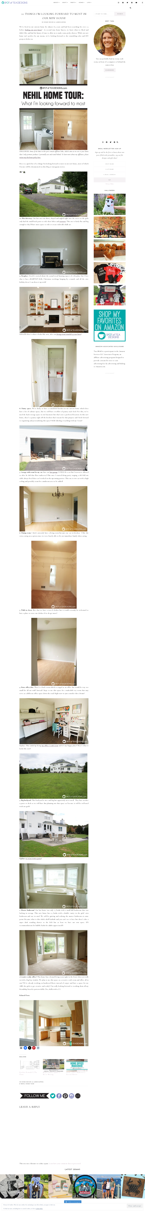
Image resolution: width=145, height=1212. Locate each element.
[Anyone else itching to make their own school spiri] (12, 1186)
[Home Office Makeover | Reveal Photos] (77, 1065)
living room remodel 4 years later (68, 334)
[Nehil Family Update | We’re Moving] (53, 1065)
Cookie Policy (39, 1208)
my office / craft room (50, 746)
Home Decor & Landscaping (55, 22)
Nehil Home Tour (27, 1083)
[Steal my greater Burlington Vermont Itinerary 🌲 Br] (109, 1186)
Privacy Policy (110, 184)
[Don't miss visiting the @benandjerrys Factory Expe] (84, 1186)
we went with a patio (33, 859)
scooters (63, 221)
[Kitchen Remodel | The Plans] (30, 1065)
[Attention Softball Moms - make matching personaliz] (36, 1186)
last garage (54, 472)
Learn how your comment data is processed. (65, 1163)
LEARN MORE (109, 70)
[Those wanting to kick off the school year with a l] (60, 1186)
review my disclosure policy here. (30, 157)
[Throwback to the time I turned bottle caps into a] (133, 1186)
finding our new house (33, 30)
